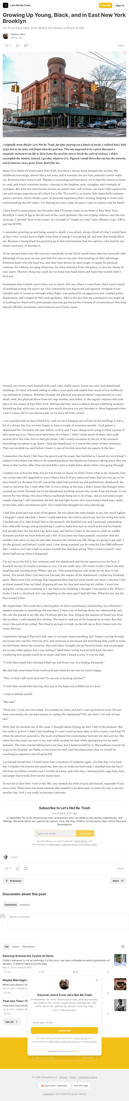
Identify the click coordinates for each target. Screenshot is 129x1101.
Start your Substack (55, 1085)
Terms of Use (80, 1038)
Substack (48, 1093)
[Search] (123, 946)
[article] (64, 964)
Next (116, 880)
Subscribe (105, 5)
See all (9, 1021)
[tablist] (17, 904)
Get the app (81, 1085)
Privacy (63, 1077)
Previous (15, 880)
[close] (96, 980)
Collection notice (87, 1077)
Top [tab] (7, 946)
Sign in (120, 5)
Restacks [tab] (25, 904)
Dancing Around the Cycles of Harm (28, 956)
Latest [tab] (15, 946)
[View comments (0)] (17, 45)
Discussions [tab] (28, 946)
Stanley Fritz (18, 34)
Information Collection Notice (63, 1041)
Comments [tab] (11, 904)
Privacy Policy (90, 1041)
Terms (72, 1077)
